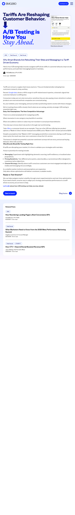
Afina (9, 128)
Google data (13, 92)
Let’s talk (6, 186)
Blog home (63, 193)
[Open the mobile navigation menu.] (71, 3)
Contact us (63, 4)
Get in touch (10, 193)
